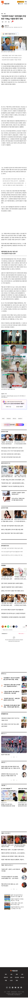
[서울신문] (5, 2)
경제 (17, 974)
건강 (4, 13)
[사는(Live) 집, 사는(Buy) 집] (24, 774)
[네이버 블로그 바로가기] (21, 987)
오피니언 (3, 762)
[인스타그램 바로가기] (15, 987)
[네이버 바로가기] (18, 987)
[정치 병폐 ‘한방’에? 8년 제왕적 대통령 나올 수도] (24, 767)
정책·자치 (6, 977)
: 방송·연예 (5, 833)
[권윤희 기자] (2, 26)
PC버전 (22, 991)
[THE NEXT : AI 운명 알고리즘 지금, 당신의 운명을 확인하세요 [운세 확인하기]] (14, 424)
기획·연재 (3, 785)
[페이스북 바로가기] (7, 987)
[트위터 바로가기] (10, 987)
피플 (6, 980)
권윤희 (6, 25)
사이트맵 (19, 991)
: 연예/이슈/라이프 (6, 865)
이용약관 (8, 991)
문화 (2, 13)
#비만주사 (20, 418)
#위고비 (14, 418)
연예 (17, 980)
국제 (22, 974)
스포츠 (11, 980)
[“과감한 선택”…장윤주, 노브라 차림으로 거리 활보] (24, 870)
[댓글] (12, 22)
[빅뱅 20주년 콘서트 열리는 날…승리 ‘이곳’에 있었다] (24, 885)
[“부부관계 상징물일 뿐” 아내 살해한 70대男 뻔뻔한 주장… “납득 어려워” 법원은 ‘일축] (24, 877)
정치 (6, 974)
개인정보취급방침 (14, 991)
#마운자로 (8, 418)
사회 (11, 974)
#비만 (3, 418)
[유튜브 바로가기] (13, 987)
